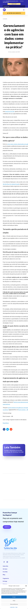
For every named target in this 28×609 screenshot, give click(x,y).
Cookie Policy (12, 607)
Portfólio (5, 571)
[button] (26, 586)
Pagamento (6, 578)
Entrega (5, 581)
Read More (6, 423)
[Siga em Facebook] (4, 562)
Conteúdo (5, 18)
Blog (4, 574)
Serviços (5, 569)
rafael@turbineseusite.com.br (12, 1)
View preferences (14, 604)
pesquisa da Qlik (9, 111)
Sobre (16, 607)
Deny (14, 600)
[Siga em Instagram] (7, 562)
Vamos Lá (7, 527)
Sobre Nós (5, 566)
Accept (14, 597)
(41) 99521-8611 (6, 2)
